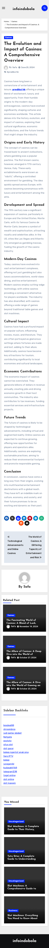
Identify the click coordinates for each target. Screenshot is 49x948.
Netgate (7, 737)
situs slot (8, 744)
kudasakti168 (10, 767)
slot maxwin (9, 783)
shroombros (9, 729)
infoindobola (24, 9)
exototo (7, 740)
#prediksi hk (13, 72)
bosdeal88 (8, 725)
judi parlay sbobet (12, 733)
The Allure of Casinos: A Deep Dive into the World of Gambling (23, 654)
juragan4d (8, 764)
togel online (9, 775)
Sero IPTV (8, 756)
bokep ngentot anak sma (16, 752)
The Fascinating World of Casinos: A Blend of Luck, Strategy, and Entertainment (23, 623)
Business (13, 910)
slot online (8, 779)
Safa (14, 67)
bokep (6, 760)
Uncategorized (16, 821)
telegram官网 (10, 771)
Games (8, 37)
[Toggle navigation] (3, 8)
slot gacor (8, 748)
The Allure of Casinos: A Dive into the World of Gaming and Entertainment (24, 685)
